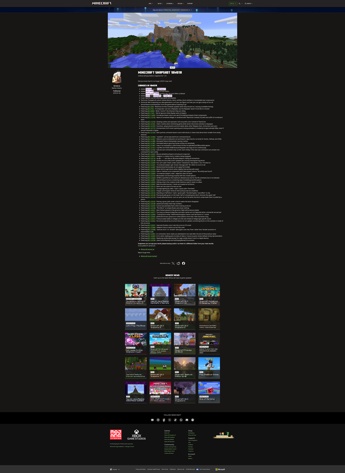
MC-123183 (151, 206)
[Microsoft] (220, 469)
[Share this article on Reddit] (178, 263)
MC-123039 (151, 182)
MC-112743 (151, 122)
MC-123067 (151, 184)
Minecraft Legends (169, 439)
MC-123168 (151, 204)
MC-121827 (151, 139)
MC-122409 (151, 163)
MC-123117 (151, 189)
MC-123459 (151, 236)
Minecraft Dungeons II (170, 435)
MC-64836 (151, 111)
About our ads (180, 469)
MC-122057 (151, 156)
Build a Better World (169, 451)
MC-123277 (151, 212)
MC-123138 (151, 195)
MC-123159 (151, 197)
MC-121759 (151, 133)
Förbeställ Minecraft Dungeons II (176, 10)
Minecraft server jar (147, 249)
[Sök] (241, 3)
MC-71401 (151, 113)
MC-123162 (151, 201)
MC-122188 (151, 161)
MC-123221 (151, 210)
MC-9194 (151, 109)
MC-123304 (151, 214)
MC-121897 (151, 145)
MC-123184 (151, 208)
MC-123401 (151, 234)
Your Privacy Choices (204, 469)
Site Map (190, 447)
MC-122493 (151, 169)
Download (190, 449)
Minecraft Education (169, 441)
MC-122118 (151, 158)
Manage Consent (129, 446)
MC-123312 (151, 219)
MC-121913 (151, 148)
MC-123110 (151, 186)
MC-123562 (151, 238)
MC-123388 (151, 230)
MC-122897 (151, 180)
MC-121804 (151, 137)
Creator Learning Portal (170, 447)
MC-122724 (151, 176)
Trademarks (173, 469)
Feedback (190, 444)
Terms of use (165, 469)
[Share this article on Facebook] (183, 263)
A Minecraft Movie (169, 453)
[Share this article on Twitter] (173, 263)
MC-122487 (151, 167)
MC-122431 (151, 165)
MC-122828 (151, 178)
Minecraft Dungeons (169, 437)
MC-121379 (151, 126)
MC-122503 (151, 171)
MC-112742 (151, 117)
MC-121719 (151, 128)
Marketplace (191, 433)
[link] (152, 420)
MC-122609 (151, 173)
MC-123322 (151, 221)
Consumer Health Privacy (153, 469)
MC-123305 (151, 217)
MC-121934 (151, 150)
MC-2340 (151, 107)
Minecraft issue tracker (149, 256)
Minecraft (166, 433)
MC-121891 (151, 143)
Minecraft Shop (192, 435)
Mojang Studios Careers (170, 449)
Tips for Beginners (192, 440)
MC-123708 (151, 240)
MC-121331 (151, 124)
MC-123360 (151, 227)
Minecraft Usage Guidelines (117, 446)
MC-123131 (151, 191)
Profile (189, 456)
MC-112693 (151, 115)
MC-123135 (151, 193)
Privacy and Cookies (141, 469)
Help (189, 442)
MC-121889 (151, 141)
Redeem (190, 458)
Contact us (191, 451)
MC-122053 (151, 154)
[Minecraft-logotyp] (102, 3)
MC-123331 (151, 225)
